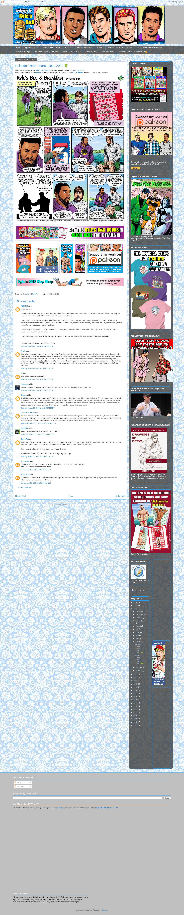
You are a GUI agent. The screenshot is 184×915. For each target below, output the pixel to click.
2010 (136, 716)
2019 (136, 687)
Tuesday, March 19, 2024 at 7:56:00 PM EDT (37, 390)
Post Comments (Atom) (75, 504)
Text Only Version (108, 52)
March (138, 642)
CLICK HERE (79, 70)
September (140, 621)
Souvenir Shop (91, 52)
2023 (136, 675)
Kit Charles (25, 461)
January (139, 671)
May (137, 635)
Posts (18, 782)
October (139, 618)
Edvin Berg (25, 474)
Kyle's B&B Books (43, 70)
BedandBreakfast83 (28, 413)
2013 (136, 706)
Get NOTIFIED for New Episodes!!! (149, 48)
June (138, 632)
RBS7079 (24, 306)
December (140, 611)
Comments (20, 786)
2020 (136, 684)
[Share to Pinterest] (58, 294)
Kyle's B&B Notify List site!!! (107, 808)
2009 (136, 719)
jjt (21, 373)
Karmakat (24, 428)
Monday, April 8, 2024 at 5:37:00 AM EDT (36, 483)
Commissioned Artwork (84, 48)
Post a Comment (24, 488)
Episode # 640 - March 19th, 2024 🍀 (139, 648)
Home (18, 48)
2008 (136, 722)
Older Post (120, 496)
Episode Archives (31, 48)
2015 (136, 700)
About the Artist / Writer (51, 48)
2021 (136, 681)
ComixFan (25, 439)
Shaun (23, 395)
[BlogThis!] (51, 294)
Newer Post (20, 496)
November (140, 614)
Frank (23, 351)
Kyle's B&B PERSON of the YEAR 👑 (133, 52)
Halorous (24, 384)
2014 (136, 703)
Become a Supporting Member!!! (46, 52)
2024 (136, 609)
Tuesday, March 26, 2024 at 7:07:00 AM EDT (37, 457)
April (137, 639)
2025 (136, 605)
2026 (136, 602)
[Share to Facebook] (55, 294)
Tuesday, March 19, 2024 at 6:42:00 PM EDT (37, 379)
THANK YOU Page (23, 52)
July (137, 629)
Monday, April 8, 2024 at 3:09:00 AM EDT (36, 470)
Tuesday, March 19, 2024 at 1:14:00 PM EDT (37, 368)
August (138, 626)
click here (61, 808)
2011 (136, 713)
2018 (136, 690)
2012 (136, 709)
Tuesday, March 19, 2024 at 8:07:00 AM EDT (37, 346)
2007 (136, 725)
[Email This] (48, 294)
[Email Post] (44, 294)
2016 (136, 697)
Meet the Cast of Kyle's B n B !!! (120, 48)
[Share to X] (53, 294)
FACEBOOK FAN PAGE (72, 52)
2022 (136, 678)
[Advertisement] (159, 598)
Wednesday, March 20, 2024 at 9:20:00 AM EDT (38, 423)
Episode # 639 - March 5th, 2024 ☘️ (139, 659)
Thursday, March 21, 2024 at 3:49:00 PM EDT (37, 434)
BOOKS (68, 48)
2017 (136, 694)
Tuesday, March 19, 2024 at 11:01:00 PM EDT (37, 408)
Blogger (104, 910)
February (139, 667)
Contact (100, 48)
